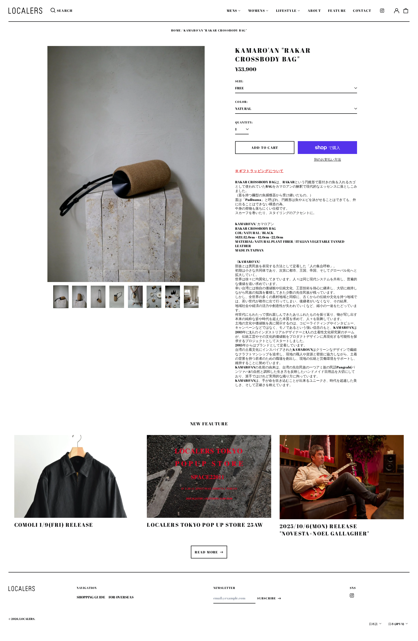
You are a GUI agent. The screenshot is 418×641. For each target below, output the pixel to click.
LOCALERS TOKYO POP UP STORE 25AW (205, 524)
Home (176, 30)
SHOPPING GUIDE (91, 597)
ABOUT (314, 10)
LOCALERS (26, 619)
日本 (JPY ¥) (396, 624)
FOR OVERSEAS (121, 597)
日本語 (373, 624)
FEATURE (337, 10)
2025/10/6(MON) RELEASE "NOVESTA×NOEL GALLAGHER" (325, 530)
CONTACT (362, 10)
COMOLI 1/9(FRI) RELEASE (53, 524)
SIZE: (239, 81)
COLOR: (241, 102)
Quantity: (244, 122)
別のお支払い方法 (327, 159)
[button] (406, 11)
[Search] (53, 10)
